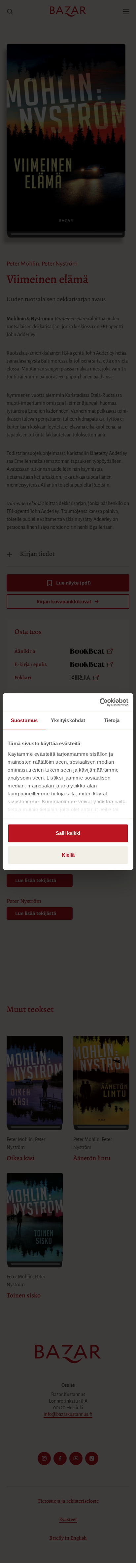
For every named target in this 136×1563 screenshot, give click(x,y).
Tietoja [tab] (112, 720)
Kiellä (68, 855)
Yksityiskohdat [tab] (68, 720)
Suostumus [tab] (24, 720)
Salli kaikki (68, 833)
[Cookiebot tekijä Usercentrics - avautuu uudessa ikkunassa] (99, 702)
